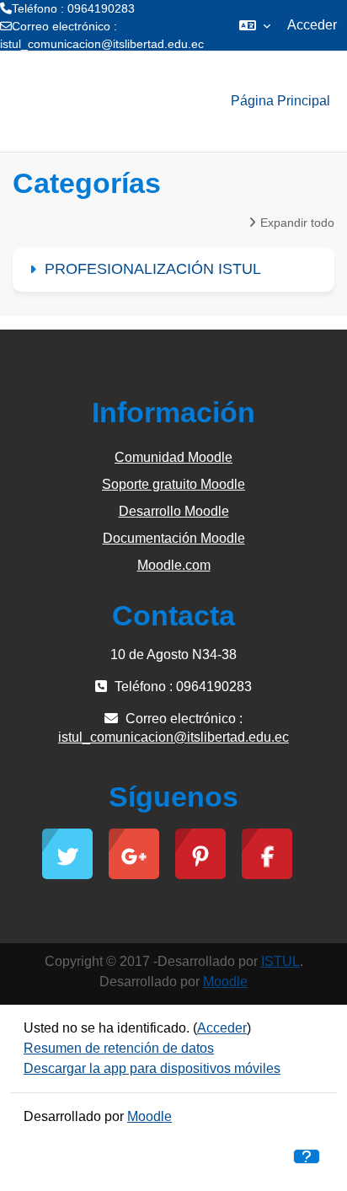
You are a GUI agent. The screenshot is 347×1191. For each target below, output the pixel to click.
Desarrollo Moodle (174, 511)
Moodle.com (174, 565)
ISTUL (280, 961)
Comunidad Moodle (173, 457)
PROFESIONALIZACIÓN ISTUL (153, 268)
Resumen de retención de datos (119, 1048)
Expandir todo (297, 222)
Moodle (225, 981)
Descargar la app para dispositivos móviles (152, 1068)
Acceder (312, 25)
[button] (254, 25)
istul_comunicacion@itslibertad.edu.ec (102, 44)
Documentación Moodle (174, 538)
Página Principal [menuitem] (280, 101)
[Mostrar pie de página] (306, 1156)
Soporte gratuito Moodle (173, 484)
